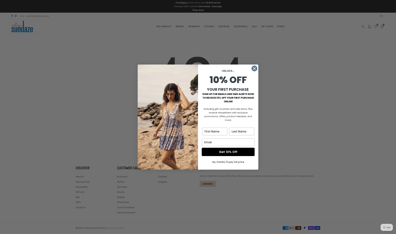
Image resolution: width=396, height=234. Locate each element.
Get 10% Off (228, 152)
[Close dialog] (254, 68)
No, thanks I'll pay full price (228, 162)
